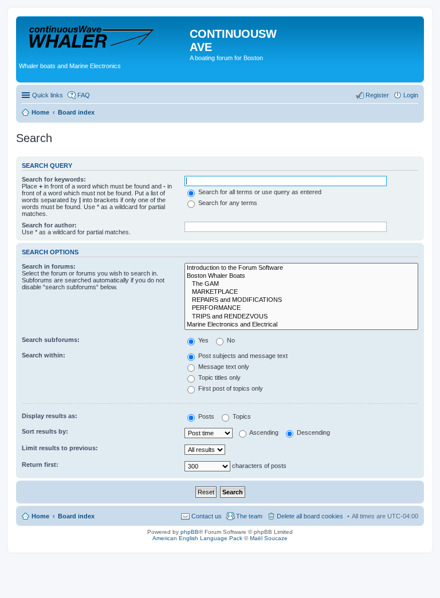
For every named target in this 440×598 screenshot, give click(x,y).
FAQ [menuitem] (83, 95)
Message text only (223, 366)
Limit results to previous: (60, 447)
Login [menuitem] (410, 95)
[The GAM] (301, 284)
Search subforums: (51, 339)
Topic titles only (219, 377)
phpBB (189, 532)
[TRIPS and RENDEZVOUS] (301, 317)
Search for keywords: (54, 179)
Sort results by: (45, 431)
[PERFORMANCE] (301, 308)
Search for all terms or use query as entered (259, 191)
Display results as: (49, 415)
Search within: (43, 355)
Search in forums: (49, 266)
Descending (312, 432)
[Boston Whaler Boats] (301, 276)
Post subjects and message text (242, 355)
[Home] (104, 37)
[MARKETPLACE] (301, 292)
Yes (203, 340)
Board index (76, 516)
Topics (241, 416)
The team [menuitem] (249, 516)
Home (40, 516)
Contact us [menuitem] (206, 516)
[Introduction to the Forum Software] (301, 268)
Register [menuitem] (377, 95)
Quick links (47, 95)
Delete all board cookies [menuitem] (310, 516)
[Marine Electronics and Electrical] (301, 325)
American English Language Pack (197, 538)
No (230, 340)
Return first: (40, 464)
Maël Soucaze (269, 538)
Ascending (263, 432)
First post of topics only (230, 388)
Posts (205, 416)
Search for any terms (227, 202)
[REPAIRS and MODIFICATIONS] (301, 300)
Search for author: (49, 225)
